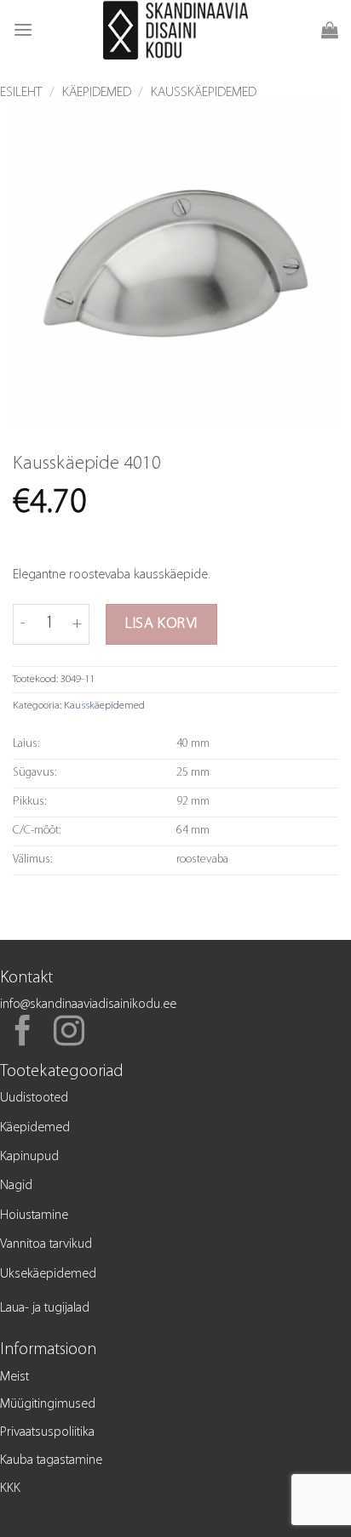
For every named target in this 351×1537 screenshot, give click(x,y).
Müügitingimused (47, 1404)
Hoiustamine (34, 1215)
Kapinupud (29, 1157)
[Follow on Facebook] (23, 1033)
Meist (14, 1377)
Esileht (21, 93)
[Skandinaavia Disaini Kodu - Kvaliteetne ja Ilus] (176, 30)
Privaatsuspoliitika (47, 1432)
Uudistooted (34, 1098)
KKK (10, 1488)
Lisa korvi (161, 624)
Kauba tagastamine (51, 1460)
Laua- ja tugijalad (44, 1308)
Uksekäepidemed (48, 1274)
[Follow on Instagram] (69, 1033)
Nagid (16, 1186)
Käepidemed (96, 93)
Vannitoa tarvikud (46, 1244)
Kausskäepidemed (203, 93)
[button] (23, 29)
